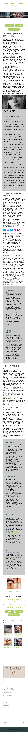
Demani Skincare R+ (11, 559)
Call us (19, 25)
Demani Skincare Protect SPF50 (11, 396)
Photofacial (9, 445)
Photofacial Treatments (14, 608)
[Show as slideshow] (14, 591)
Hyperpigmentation (14, 599)
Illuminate (8, 492)
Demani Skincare (14, 602)
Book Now (9, 25)
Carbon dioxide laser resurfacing (13, 533)
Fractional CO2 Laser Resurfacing (14, 605)
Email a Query (14, 29)
